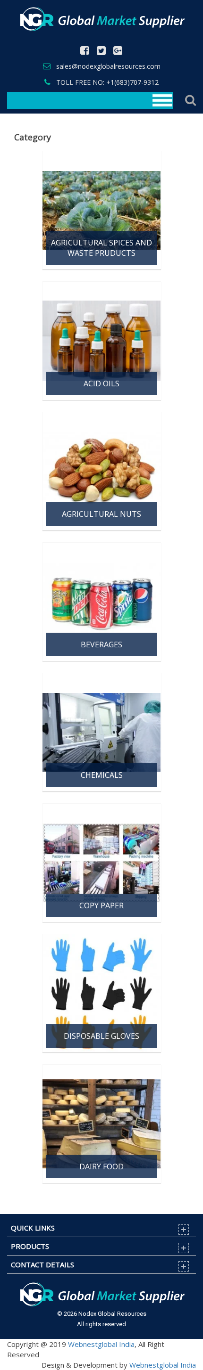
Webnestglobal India (101, 1344)
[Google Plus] (118, 51)
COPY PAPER (101, 905)
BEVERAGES (101, 644)
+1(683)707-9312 (132, 82)
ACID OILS (101, 383)
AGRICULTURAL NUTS (101, 514)
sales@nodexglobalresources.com (108, 66)
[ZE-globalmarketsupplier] (101, 18)
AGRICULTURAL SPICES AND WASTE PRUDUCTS (101, 247)
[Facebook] (85, 51)
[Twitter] (101, 51)
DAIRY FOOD (101, 1166)
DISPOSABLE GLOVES (101, 1036)
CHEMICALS (102, 775)
